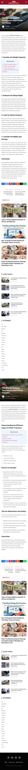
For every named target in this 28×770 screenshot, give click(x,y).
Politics (3, 353)
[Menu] (2, 2)
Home (6, 762)
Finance (3, 340)
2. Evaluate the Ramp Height (9, 66)
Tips (2, 367)
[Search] (26, 2)
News (4, 14)
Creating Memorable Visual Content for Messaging (8, 570)
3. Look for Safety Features (8, 68)
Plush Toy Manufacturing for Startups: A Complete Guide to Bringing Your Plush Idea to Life (13, 263)
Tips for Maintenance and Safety (9, 440)
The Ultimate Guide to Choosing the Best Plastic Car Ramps (20, 570)
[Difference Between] (14, 2)
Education (4, 335)
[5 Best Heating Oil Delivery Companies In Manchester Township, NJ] (5, 305)
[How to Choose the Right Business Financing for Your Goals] (5, 313)
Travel (3, 369)
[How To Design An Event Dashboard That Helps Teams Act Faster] (14, 231)
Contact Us (11, 762)
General (3, 342)
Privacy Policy (19, 762)
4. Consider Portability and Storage (10, 69)
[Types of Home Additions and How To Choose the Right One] (14, 211)
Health (3, 344)
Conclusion (4, 71)
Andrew (8, 26)
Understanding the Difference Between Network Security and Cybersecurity (18, 287)
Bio (2, 331)
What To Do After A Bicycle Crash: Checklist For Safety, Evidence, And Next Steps (18, 296)
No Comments (6, 28)
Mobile (3, 349)
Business (3, 333)
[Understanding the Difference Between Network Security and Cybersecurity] (5, 287)
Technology (4, 363)
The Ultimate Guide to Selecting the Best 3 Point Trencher (8, 193)
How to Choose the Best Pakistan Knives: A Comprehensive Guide (20, 193)
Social (3, 358)
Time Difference (5, 365)
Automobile (4, 326)
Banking (3, 328)
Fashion (3, 337)
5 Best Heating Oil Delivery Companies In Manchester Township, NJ (17, 304)
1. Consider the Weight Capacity (9, 64)
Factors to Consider (6, 438)
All (2, 324)
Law (2, 347)
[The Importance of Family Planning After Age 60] (5, 280)
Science (3, 356)
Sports (3, 360)
